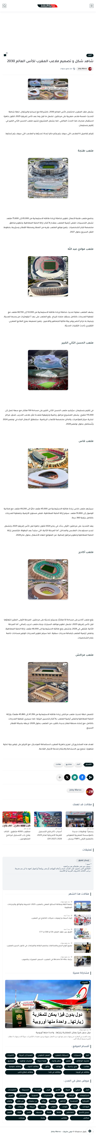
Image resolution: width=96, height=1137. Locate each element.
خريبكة (32, 1107)
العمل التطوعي (44, 1055)
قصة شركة (41, 1061)
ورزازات (21, 1118)
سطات (21, 1107)
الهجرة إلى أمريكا (26, 1055)
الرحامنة (60, 1096)
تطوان (53, 1107)
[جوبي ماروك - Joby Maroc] (48, 6)
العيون (10, 1096)
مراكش (86, 1118)
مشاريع (69, 764)
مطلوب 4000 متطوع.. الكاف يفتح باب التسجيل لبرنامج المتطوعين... (17, 835)
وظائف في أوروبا (82, 1072)
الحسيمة (25, 1090)
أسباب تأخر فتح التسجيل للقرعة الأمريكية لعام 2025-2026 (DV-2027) (49, 835)
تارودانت (85, 1107)
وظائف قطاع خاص (25, 1072)
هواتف (58, 1067)
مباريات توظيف (26, 1061)
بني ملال (20, 1101)
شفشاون (70, 1112)
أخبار (90, 55)
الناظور (63, 1101)
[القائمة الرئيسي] (92, 6)
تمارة (43, 1107)
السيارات (77, 1055)
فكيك (19, 1112)
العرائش (22, 1096)
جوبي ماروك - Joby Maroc (61, 1132)
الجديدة (38, 1090)
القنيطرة (85, 1101)
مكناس (64, 1118)
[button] (82, 777)
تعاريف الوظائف (82, 1061)
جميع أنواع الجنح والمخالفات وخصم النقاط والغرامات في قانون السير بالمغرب (39, 946)
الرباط (71, 1096)
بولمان (9, 1101)
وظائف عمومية (15, 1067)
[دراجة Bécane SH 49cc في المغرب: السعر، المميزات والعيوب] (82, 961)
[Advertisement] (48, 34)
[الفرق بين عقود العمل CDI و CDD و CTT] (82, 933)
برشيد (52, 1101)
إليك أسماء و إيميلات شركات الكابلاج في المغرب (51, 918)
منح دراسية (72, 1067)
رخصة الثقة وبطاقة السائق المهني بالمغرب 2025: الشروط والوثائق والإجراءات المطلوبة (40, 906)
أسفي (78, 1090)
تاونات (64, 1107)
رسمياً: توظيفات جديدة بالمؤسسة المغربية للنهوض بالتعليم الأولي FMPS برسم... (80, 835)
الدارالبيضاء (84, 1096)
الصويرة (35, 1096)
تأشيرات (10, 1055)
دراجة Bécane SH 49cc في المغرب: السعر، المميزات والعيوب (47, 960)
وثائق (47, 1067)
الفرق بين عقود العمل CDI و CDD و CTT (55, 932)
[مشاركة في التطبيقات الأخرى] (60, 777)
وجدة (43, 1118)
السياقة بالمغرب (61, 1055)
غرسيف (39, 1112)
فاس (29, 1112)
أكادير (58, 1090)
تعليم (68, 1061)
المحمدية (74, 1101)
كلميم (9, 1112)
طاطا (59, 1112)
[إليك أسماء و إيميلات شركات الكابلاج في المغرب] (82, 920)
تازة (75, 1107)
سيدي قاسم (84, 1112)
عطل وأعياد (56, 1061)
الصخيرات (48, 1096)
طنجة (49, 1112)
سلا (10, 1107)
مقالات (58, 764)
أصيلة (68, 1090)
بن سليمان (32, 1101)
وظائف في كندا (54, 1072)
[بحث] (4, 6)
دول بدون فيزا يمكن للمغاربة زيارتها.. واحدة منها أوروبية (63, 1033)
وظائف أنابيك (33, 1067)
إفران (48, 1090)
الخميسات (12, 1090)
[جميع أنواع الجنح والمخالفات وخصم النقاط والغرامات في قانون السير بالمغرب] (82, 947)
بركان (44, 1101)
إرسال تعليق (83, 860)
